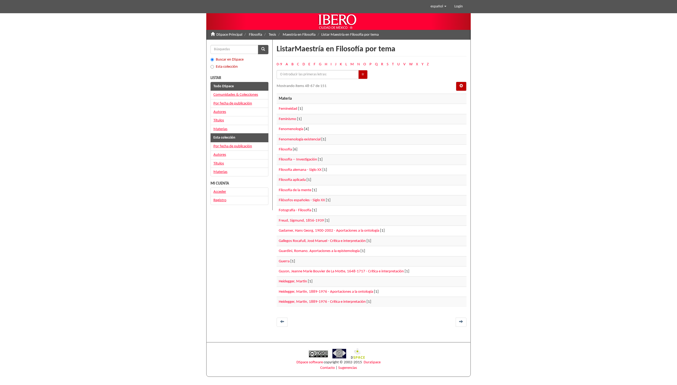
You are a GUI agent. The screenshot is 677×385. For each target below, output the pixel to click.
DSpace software (309, 362)
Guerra (284, 261)
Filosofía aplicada (292, 180)
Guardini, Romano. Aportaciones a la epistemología (319, 251)
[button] (438, 6)
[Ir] (263, 49)
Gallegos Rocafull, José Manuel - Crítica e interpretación (322, 241)
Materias (220, 129)
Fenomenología (291, 129)
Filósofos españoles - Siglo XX (302, 200)
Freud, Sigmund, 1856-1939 (301, 221)
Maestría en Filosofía (299, 35)
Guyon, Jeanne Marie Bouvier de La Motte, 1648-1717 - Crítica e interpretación (341, 271)
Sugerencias (347, 368)
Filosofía (255, 35)
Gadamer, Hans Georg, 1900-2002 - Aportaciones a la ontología (329, 231)
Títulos (218, 120)
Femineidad (288, 109)
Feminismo (287, 119)
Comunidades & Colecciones (235, 95)
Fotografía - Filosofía (295, 210)
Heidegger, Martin (293, 281)
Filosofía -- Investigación (298, 160)
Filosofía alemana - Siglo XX (300, 170)
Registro (219, 200)
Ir (363, 74)
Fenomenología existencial (300, 139)
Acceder (219, 192)
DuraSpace (372, 362)
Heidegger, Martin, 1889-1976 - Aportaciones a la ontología (326, 292)
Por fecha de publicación (232, 104)
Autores (219, 112)
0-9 (279, 64)
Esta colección (227, 67)
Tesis (272, 35)
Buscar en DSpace (230, 60)
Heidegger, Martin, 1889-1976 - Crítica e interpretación (322, 302)
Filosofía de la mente (295, 190)
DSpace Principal (229, 35)
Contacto (327, 368)
